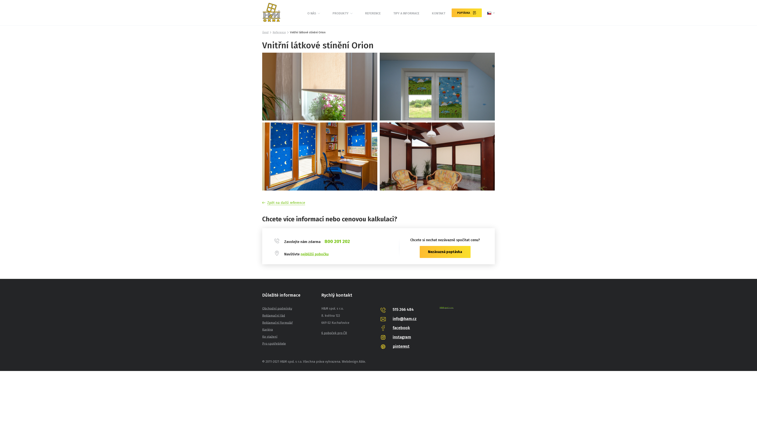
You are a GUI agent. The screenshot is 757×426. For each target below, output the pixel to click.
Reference (373, 13)
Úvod (265, 32)
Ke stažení (269, 337)
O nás (312, 13)
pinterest (401, 346)
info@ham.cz (405, 318)
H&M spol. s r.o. (447, 308)
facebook (401, 327)
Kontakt (438, 13)
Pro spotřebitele (274, 344)
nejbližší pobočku (315, 254)
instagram (402, 337)
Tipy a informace (406, 13)
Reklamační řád (273, 316)
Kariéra (267, 330)
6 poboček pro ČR (334, 333)
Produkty (341, 13)
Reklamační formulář (277, 323)
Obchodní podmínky (277, 308)
